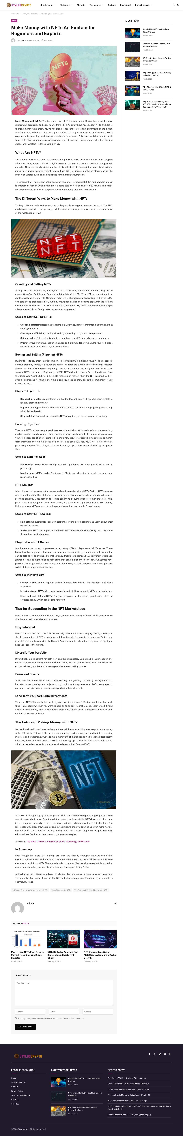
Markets (81, 5)
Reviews (112, 5)
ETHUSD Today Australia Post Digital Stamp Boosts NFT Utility (62, 955)
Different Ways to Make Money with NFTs (30, 890)
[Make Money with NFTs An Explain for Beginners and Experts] (64, 80)
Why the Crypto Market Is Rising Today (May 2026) (157, 74)
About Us (15, 1099)
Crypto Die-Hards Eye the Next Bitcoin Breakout (156, 45)
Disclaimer (15, 1087)
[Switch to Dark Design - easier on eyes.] (173, 5)
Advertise (15, 1104)
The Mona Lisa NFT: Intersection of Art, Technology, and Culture (58, 841)
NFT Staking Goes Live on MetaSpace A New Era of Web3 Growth (100, 955)
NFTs (14, 21)
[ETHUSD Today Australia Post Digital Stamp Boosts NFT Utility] (63, 939)
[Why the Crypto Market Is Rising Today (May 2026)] (132, 76)
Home (13, 14)
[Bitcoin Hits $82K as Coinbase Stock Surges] (132, 33)
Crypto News (46, 5)
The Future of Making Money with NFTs (91, 890)
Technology (95, 5)
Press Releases (142, 5)
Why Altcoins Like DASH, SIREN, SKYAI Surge (157, 88)
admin (21, 40)
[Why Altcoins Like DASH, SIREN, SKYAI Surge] (132, 90)
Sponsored (125, 5)
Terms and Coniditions (20, 1095)
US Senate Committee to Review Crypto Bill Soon (157, 59)
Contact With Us (18, 1082)
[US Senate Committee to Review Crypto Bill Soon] (132, 62)
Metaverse (65, 5)
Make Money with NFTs (61, 890)
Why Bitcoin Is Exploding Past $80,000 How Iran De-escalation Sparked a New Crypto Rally (157, 104)
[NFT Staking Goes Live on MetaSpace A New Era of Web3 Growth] (100, 939)
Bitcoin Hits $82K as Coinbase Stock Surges (156, 30)
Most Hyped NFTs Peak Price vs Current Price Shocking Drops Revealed (27, 955)
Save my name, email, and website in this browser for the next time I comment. (51, 1018)
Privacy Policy (17, 1091)
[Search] (177, 5)
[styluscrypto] (18, 5)
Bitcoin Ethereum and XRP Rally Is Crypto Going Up (129, 1115)
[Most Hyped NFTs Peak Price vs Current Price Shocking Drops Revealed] (27, 939)
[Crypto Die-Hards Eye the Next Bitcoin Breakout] (132, 47)
